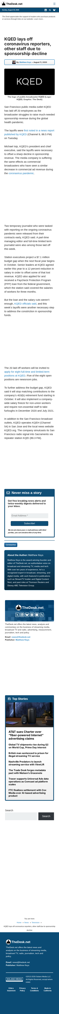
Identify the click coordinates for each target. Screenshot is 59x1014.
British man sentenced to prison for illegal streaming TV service (28, 754)
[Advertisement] (29, 199)
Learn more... (39, 19)
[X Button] (17, 615)
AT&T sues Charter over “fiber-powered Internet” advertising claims (26, 735)
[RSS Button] (42, 615)
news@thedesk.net (21, 637)
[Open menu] (54, 4)
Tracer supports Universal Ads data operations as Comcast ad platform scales (29, 781)
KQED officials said (25, 303)
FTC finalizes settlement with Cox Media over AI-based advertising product (27, 793)
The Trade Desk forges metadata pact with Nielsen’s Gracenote (27, 771)
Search (9, 810)
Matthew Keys (25, 62)
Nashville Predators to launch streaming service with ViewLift (26, 763)
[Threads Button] (32, 615)
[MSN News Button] (37, 615)
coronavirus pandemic (21, 173)
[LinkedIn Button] (22, 615)
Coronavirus (11, 545)
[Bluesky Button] (27, 615)
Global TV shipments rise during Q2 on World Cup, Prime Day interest (28, 746)
